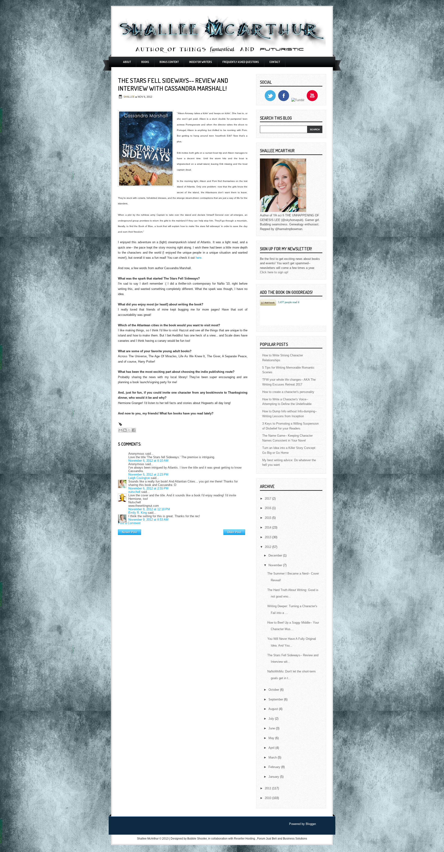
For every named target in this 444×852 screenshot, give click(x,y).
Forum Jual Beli (267, 838)
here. (199, 257)
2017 (268, 498)
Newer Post (129, 532)
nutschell (134, 492)
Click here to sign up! (274, 272)
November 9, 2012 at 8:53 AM (148, 519)
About (127, 62)
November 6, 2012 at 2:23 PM (148, 474)
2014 (268, 527)
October (274, 689)
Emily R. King (137, 512)
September (276, 699)
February (274, 767)
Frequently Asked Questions (240, 62)
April (271, 747)
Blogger (311, 824)
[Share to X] (129, 430)
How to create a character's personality (288, 392)
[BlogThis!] (125, 430)
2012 (268, 547)
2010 (268, 798)
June (272, 728)
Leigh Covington (139, 478)
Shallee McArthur (148, 838)
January (274, 776)
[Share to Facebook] (133, 430)
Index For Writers (200, 62)
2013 (268, 537)
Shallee (129, 96)
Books (145, 62)
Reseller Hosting (244, 838)
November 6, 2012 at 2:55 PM (148, 488)
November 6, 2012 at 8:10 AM (148, 460)
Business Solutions (295, 838)
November (275, 565)
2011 (268, 788)
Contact (274, 62)
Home (182, 531)
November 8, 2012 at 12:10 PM (149, 509)
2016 (268, 508)
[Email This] (120, 430)
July (271, 718)
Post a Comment (129, 523)
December (275, 555)
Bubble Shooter (197, 838)
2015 (268, 517)
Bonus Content (169, 62)
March (273, 757)
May (271, 738)
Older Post (234, 532)
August (273, 709)
